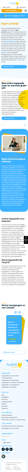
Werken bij (5, 408)
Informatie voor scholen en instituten (12, 426)
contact (19, 60)
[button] (15, 312)
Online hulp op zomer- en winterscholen (13, 420)
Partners (4, 404)
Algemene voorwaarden (17, 468)
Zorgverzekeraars (7, 402)
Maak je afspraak (7, 415)
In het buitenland (7, 378)
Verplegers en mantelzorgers (10, 380)
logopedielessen (10, 41)
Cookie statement (8, 468)
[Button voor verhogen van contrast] (26, 238)
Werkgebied (5, 397)
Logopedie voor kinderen (9, 387)
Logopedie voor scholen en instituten (13, 382)
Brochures (5, 399)
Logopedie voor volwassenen (10, 385)
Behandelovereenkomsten (9, 417)
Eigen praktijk (5, 436)
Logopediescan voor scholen (10, 376)
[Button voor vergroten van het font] (26, 242)
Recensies (5, 406)
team (5, 52)
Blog (3, 395)
